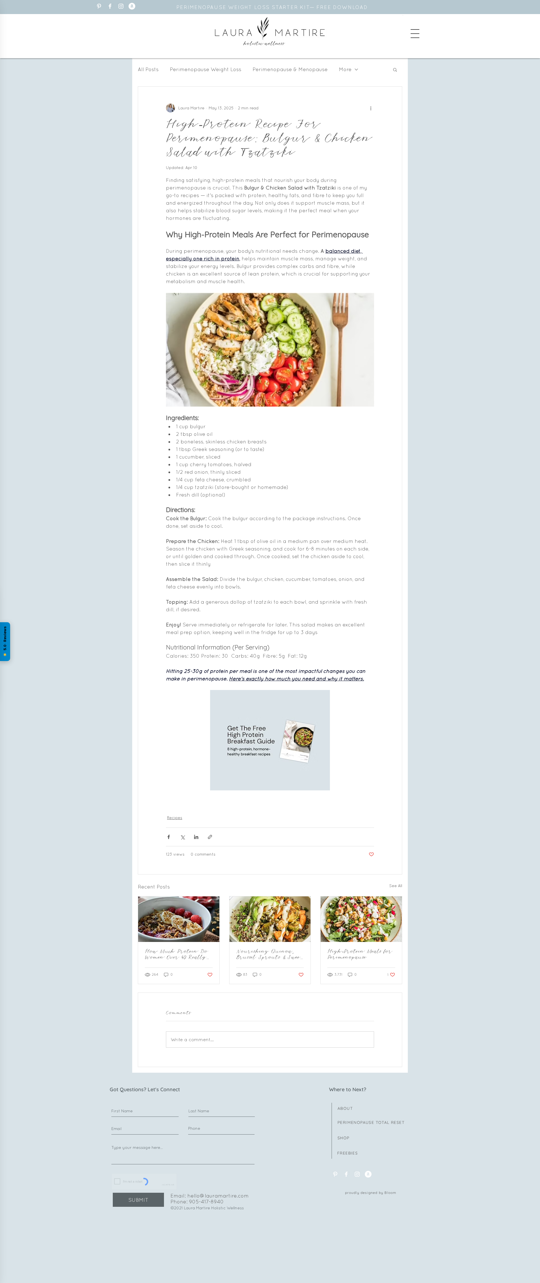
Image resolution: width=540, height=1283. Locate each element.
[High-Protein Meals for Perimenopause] (361, 919)
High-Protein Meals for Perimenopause (360, 954)
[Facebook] (110, 6)
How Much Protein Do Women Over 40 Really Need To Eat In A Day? (177, 954)
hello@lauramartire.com (218, 1196)
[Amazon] (132, 6)
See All (395, 885)
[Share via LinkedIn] (196, 837)
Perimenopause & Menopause (290, 69)
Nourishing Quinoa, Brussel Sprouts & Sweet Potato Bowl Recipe (269, 954)
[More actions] (370, 108)
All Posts (148, 69)
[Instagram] (121, 6)
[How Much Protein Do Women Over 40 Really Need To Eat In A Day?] (178, 919)
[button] (415, 33)
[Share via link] (210, 837)
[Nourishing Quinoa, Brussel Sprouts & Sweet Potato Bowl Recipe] (270, 919)
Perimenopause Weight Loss (205, 69)
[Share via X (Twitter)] (182, 837)
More (345, 69)
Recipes (174, 817)
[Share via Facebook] (168, 837)
